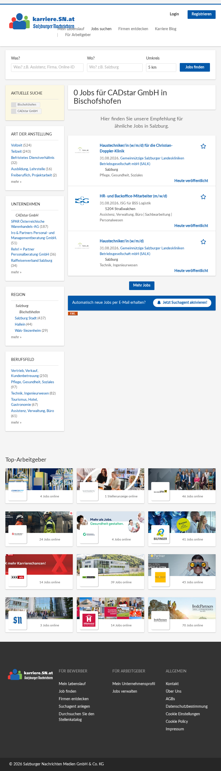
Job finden (67, 691)
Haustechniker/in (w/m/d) (122, 241)
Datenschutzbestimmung (187, 707)
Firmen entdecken (133, 29)
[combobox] (47, 67)
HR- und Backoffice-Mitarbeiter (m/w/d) (133, 196)
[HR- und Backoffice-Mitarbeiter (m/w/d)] (82, 201)
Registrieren (202, 14)
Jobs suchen (101, 29)
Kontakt (172, 684)
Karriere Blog (165, 29)
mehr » (16, 181)
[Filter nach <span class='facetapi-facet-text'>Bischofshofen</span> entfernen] (13, 105)
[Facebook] (9, 693)
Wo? (91, 58)
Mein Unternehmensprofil (133, 684)
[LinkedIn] (26, 693)
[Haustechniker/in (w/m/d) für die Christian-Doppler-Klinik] (82, 150)
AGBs (170, 699)
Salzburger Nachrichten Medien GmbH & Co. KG (63, 764)
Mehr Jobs (141, 285)
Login (174, 14)
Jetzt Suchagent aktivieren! (185, 303)
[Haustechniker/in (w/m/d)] (82, 245)
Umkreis (153, 58)
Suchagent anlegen (74, 707)
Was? (15, 58)
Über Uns (173, 691)
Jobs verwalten (124, 691)
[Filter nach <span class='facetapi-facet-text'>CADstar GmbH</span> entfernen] (13, 111)
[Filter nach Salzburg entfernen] (13, 306)
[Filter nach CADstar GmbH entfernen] (13, 215)
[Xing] (18, 693)
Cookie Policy (177, 722)
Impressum (175, 729)
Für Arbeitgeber (78, 35)
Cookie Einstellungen (183, 714)
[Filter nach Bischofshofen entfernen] (17, 312)
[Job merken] (204, 146)
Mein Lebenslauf (72, 684)
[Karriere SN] (41, 21)
